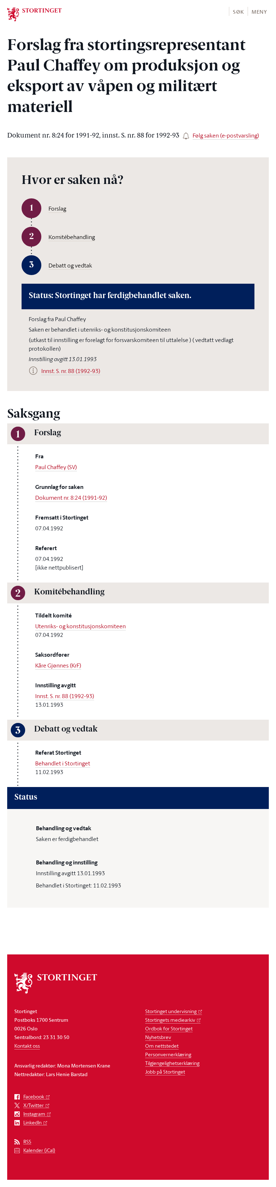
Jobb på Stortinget (165, 1071)
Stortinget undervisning (171, 1011)
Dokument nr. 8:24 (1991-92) (71, 498)
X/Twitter (33, 1105)
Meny (259, 11)
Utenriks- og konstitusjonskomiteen (80, 626)
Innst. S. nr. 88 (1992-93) (64, 696)
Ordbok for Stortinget (169, 1028)
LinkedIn (32, 1122)
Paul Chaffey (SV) (56, 467)
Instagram (34, 1114)
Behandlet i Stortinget (62, 763)
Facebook (33, 1097)
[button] (238, 11)
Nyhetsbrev (158, 1037)
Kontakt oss (27, 1045)
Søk (238, 11)
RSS (27, 1142)
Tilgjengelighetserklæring (172, 1063)
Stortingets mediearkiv (170, 1019)
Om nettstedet (162, 1045)
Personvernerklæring (168, 1054)
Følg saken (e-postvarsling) (226, 135)
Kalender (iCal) (39, 1150)
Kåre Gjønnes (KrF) (58, 665)
